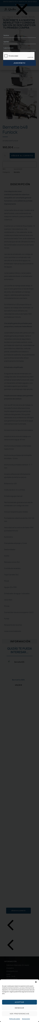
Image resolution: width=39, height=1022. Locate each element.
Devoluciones (26, 1019)
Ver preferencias (19, 1014)
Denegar (19, 1008)
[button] (36, 982)
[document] (19, 511)
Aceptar (19, 1002)
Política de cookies (14, 1019)
